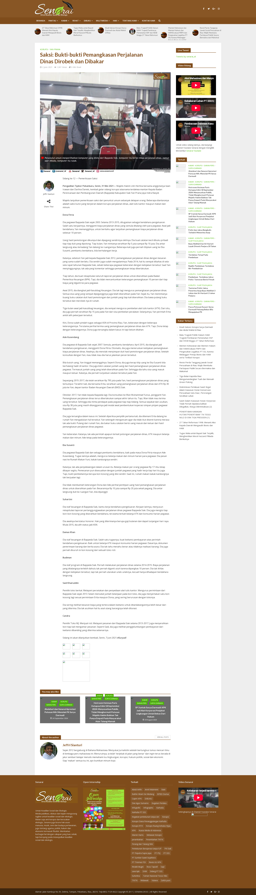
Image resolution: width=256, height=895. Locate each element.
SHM (145, 871)
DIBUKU (87, 20)
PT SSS (166, 853)
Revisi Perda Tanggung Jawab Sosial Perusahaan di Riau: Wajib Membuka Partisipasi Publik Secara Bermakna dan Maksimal (179, 33)
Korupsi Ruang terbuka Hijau (158, 826)
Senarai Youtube (193, 150)
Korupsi (44, 49)
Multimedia (102, 20)
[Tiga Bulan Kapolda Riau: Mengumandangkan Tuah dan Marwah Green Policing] (195, 30)
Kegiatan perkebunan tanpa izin (145, 817)
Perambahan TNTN (154, 839)
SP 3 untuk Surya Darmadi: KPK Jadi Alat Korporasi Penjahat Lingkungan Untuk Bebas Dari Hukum (150, 712)
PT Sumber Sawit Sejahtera (144, 857)
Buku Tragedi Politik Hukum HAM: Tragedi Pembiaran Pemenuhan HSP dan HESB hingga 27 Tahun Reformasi (116, 31)
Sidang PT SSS (156, 871)
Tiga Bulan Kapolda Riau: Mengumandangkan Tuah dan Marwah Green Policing (210, 30)
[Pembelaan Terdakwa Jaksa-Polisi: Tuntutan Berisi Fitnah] (181, 276)
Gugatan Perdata (159, 803)
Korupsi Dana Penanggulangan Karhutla (149, 821)
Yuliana (155, 880)
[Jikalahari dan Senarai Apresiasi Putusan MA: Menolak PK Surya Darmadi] (181, 167)
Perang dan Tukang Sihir (142, 844)
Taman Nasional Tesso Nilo (155, 876)
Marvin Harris (137, 835)
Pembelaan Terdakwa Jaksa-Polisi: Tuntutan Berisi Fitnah (201, 278)
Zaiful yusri (165, 880)
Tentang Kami (129, 20)
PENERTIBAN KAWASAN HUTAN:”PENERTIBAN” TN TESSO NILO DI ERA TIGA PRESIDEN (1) (195, 414)
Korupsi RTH (137, 826)
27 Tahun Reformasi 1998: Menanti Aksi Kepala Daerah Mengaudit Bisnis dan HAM (197, 425)
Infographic (148, 807)
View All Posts (163, 737)
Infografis (136, 807)
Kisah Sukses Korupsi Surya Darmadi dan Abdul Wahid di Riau (84, 30)
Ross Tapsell (152, 866)
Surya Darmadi (66, 705)
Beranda (40, 20)
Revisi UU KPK (155, 862)
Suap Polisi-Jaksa (204, 227)
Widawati (144, 880)
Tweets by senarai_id (186, 56)
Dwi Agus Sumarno (140, 803)
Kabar (64, 20)
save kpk (135, 871)
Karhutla (160, 807)
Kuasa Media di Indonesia (150, 830)
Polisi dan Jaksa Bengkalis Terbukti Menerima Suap (199, 231)
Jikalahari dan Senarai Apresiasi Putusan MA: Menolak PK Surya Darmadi (60, 712)
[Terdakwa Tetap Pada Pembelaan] (181, 254)
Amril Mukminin (151, 789)
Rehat (76, 20)
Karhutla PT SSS (139, 812)
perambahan (137, 839)
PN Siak (168, 848)
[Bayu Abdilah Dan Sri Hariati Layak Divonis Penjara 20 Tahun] (181, 240)
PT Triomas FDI (139, 862)
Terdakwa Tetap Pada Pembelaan (198, 256)
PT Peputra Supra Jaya (141, 853)
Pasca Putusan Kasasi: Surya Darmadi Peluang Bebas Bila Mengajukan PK (200, 309)
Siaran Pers (51, 705)
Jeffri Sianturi (48, 194)
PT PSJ (157, 853)
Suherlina (136, 876)
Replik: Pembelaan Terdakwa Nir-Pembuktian (201, 267)
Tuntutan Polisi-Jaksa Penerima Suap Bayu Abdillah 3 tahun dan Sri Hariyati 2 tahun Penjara (201, 292)
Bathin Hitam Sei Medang (143, 794)
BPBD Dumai (163, 794)
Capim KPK (137, 798)
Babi (163, 789)
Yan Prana (55, 49)
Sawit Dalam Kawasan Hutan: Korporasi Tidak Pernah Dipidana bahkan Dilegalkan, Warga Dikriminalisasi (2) (197, 403)
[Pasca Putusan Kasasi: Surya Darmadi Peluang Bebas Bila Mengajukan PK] (181, 303)
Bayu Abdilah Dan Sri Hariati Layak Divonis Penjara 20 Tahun (202, 245)
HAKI (115, 20)
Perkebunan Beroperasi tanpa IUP (146, 848)
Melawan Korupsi (154, 835)
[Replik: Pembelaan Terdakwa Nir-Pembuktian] (181, 265)
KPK (134, 830)
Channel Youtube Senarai (205, 811)
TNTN (134, 880)
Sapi (162, 866)
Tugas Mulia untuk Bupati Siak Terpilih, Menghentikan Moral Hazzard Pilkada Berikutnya (52, 31)
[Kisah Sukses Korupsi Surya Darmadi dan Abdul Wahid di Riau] (69, 30)
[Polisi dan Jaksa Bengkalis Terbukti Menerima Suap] (181, 229)
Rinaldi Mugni (137, 866)
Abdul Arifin (137, 789)
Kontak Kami (148, 20)
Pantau (52, 20)
